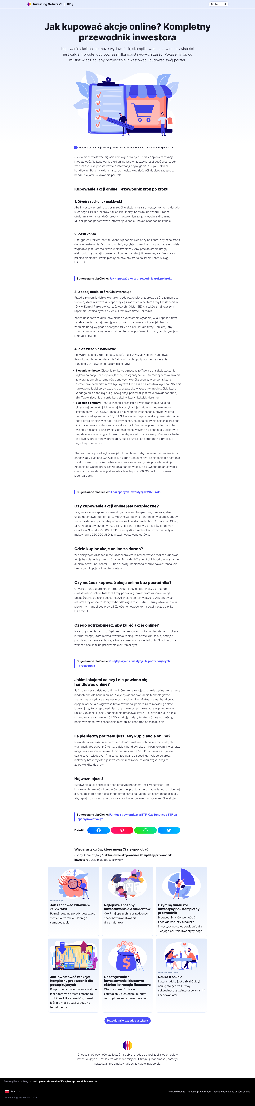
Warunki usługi (176, 1091)
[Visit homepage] (127, 1045)
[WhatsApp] (145, 830)
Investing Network (47, 4)
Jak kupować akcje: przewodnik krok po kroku (140, 278)
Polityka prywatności (199, 1091)
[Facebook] (98, 830)
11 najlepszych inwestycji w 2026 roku (135, 492)
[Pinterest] (122, 830)
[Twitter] (169, 830)
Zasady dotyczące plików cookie (232, 1091)
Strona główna (11, 1081)
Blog (70, 4)
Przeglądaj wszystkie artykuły (127, 1020)
